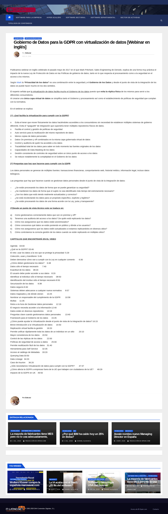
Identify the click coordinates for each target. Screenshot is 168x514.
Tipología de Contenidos (20, 23)
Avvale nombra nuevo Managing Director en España (133, 435)
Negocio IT (128, 431)
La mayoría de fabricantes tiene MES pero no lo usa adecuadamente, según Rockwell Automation (31, 436)
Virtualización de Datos (33, 38)
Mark (19, 82)
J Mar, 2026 (120, 441)
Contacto (156, 509)
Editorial (28, 53)
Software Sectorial (76, 17)
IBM (75, 431)
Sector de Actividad (130, 17)
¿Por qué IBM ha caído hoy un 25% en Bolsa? (83, 435)
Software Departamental (103, 17)
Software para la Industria (31, 430)
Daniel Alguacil (84, 441)
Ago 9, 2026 (55, 489)
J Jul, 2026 (16, 441)
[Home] (9, 17)
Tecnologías (18, 38)
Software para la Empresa (29, 17)
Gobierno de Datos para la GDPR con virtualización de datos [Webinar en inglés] (82, 44)
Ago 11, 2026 (17, 489)
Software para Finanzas (18, 479)
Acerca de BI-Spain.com (139, 509)
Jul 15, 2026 (134, 486)
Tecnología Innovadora (96, 479)
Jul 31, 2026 (95, 489)
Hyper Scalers (54, 17)
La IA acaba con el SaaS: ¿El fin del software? (63, 484)
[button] (161, 20)
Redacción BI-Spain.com (35, 441)
